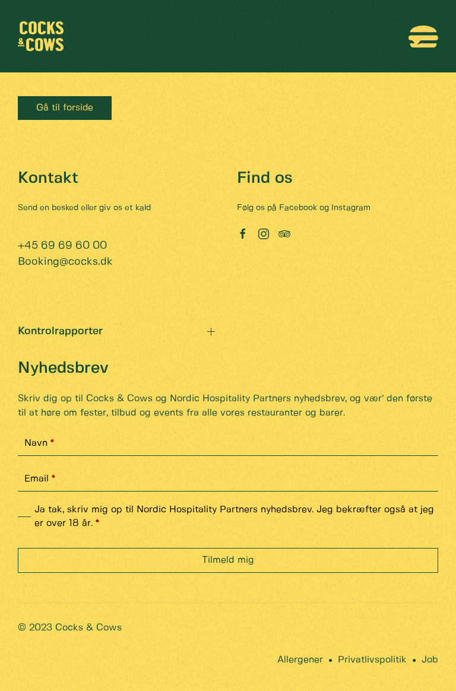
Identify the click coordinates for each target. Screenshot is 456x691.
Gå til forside (64, 107)
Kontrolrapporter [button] (60, 332)
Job (430, 659)
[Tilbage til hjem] (41, 36)
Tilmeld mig (228, 560)
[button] (423, 36)
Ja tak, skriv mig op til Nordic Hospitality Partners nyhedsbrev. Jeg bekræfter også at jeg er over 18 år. (234, 516)
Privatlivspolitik (372, 659)
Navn (39, 443)
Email (39, 478)
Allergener (300, 659)
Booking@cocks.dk (65, 262)
